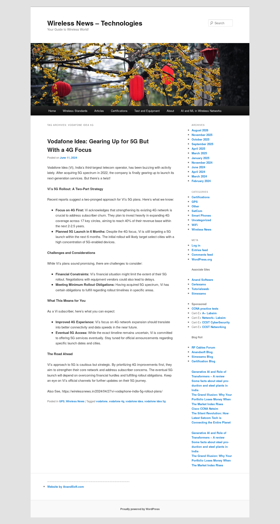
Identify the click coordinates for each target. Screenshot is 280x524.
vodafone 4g (116, 401)
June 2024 (198, 167)
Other (195, 206)
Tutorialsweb (200, 289)
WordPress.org (202, 259)
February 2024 (201, 181)
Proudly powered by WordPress (140, 509)
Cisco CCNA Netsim (205, 408)
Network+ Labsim (214, 318)
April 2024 (198, 172)
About (170, 111)
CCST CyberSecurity (216, 322)
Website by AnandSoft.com (65, 486)
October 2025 (200, 139)
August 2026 (200, 130)
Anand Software (202, 280)
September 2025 (202, 144)
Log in (196, 245)
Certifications (119, 111)
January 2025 (200, 158)
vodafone (102, 401)
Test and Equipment (147, 111)
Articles (99, 111)
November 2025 (202, 135)
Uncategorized (201, 220)
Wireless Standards (75, 111)
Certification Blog (203, 361)
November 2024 (202, 162)
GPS (62, 401)
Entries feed (200, 250)
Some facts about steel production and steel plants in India (210, 385)
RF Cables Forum (203, 347)
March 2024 (199, 176)
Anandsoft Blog (202, 352)
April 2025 (198, 148)
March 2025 (199, 153)
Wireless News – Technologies (94, 23)
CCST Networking (214, 327)
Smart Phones (201, 215)
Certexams (199, 284)
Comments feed (202, 254)
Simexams (199, 293)
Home (52, 111)
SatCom (197, 211)
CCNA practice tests (205, 308)
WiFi (195, 225)
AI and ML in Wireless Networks (201, 111)
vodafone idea (134, 401)
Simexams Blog (202, 356)
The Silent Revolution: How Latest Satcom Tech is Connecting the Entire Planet (211, 417)
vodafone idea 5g (155, 401)
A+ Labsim (209, 313)
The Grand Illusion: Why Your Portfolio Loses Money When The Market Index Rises (212, 399)
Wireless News (75, 401)
